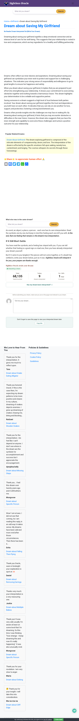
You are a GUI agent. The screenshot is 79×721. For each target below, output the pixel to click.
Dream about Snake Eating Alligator (14, 374)
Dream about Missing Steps (14, 471)
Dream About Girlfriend (16, 140)
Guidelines (34, 361)
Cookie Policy (35, 357)
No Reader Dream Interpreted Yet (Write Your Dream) (22, 31)
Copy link (39, 323)
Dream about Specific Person (12, 502)
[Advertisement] (39, 59)
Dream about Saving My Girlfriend (32, 26)
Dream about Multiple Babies (14, 608)
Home (6, 21)
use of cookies (47, 719)
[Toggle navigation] (73, 3)
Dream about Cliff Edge (13, 706)
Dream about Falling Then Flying (14, 552)
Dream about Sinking (14, 680)
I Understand (58, 719)
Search (61, 11)
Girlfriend (14, 21)
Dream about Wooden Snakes (12, 424)
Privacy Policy (35, 353)
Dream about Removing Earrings (13, 580)
